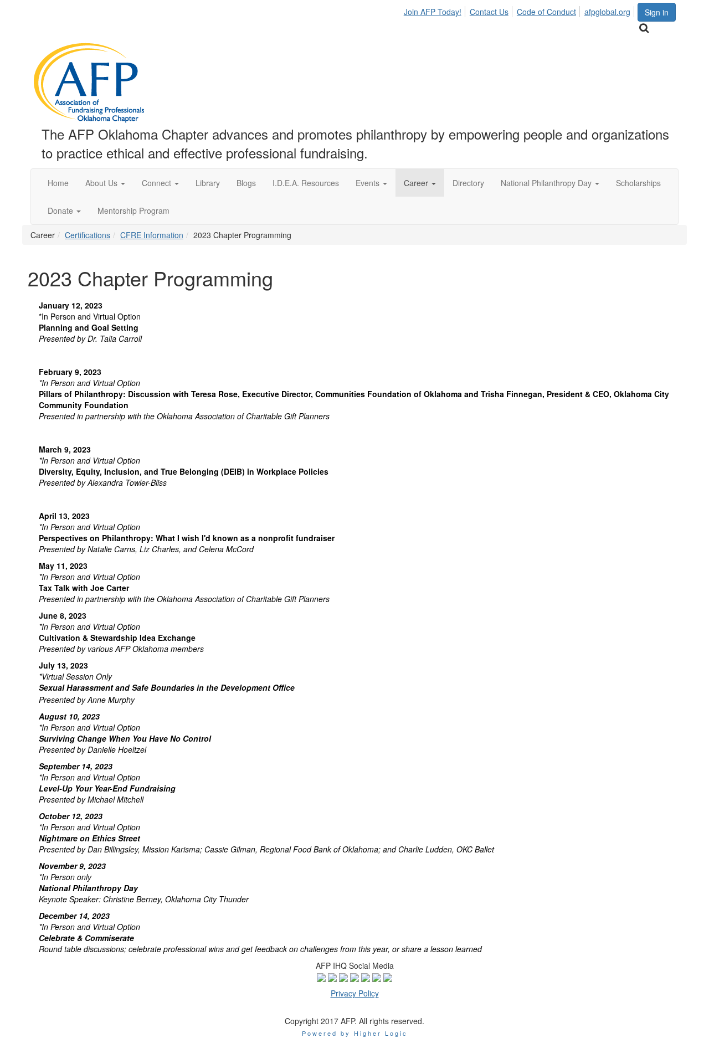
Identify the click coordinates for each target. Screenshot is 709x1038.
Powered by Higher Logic (355, 1033)
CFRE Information (151, 234)
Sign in (657, 12)
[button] (105, 183)
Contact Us (489, 11)
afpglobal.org (607, 11)
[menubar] (520, 10)
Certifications (87, 234)
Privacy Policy (355, 993)
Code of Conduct (546, 11)
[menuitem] (436, 10)
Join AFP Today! (432, 11)
